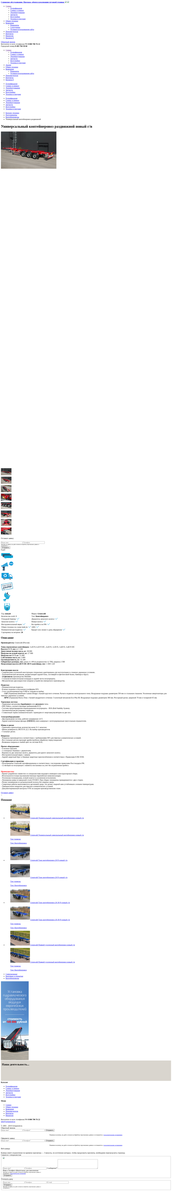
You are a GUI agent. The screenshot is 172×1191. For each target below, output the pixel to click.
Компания (10, 23)
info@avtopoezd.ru (8, 1122)
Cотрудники (15, 27)
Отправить (7, 1185)
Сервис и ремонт (17, 10)
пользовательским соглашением (16, 545)
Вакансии (9, 36)
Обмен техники (12, 21)
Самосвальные (11, 974)
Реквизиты (14, 25)
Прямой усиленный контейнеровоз (52, 945)
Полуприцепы (11, 115)
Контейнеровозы (12, 117)
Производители (12, 32)
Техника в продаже (18, 19)
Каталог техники (12, 113)
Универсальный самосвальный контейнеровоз (57, 818)
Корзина (10, 38)
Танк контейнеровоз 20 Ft (48, 860)
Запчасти (14, 15)
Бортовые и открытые (14, 976)
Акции (8, 65)
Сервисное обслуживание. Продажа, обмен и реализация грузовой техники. (32, 2)
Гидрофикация (16, 8)
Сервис (8, 6)
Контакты (9, 34)
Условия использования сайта (22, 29)
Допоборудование (17, 13)
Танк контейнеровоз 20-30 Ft (50, 903)
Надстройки (15, 17)
